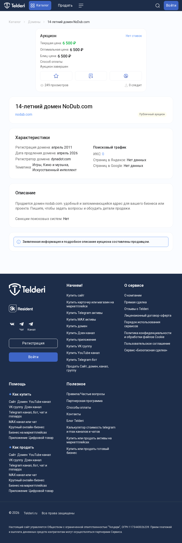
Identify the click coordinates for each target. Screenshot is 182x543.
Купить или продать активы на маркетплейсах (89, 440)
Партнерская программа (85, 401)
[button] (40, 5)
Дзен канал (33, 407)
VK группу (16, 407)
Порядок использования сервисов (142, 324)
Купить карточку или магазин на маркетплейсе (90, 304)
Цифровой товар (41, 438)
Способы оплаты (79, 407)
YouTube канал (40, 401)
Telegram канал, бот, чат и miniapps (28, 414)
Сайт (12, 401)
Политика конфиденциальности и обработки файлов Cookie (147, 335)
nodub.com (23, 114)
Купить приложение (81, 339)
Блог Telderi (75, 421)
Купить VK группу (79, 346)
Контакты (74, 414)
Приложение (18, 438)
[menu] (81, 5)
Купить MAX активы (81, 319)
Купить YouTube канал (83, 353)
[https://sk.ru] (21, 311)
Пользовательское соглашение (147, 343)
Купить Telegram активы (85, 313)
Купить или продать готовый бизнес (88, 451)
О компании (133, 295)
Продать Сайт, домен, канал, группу (88, 368)
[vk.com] (12, 324)
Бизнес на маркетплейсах (28, 432)
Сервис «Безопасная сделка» (145, 350)
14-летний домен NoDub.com (53, 106)
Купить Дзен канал (81, 333)
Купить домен (77, 326)
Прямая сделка (135, 302)
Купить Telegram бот (82, 359)
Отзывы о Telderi (136, 309)
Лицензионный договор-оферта (147, 315)
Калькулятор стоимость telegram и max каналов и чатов (91, 429)
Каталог (15, 22)
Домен (22, 401)
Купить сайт (75, 295)
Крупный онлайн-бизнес (26, 427)
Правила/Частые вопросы (86, 394)
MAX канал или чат (23, 422)
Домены (34, 22)
